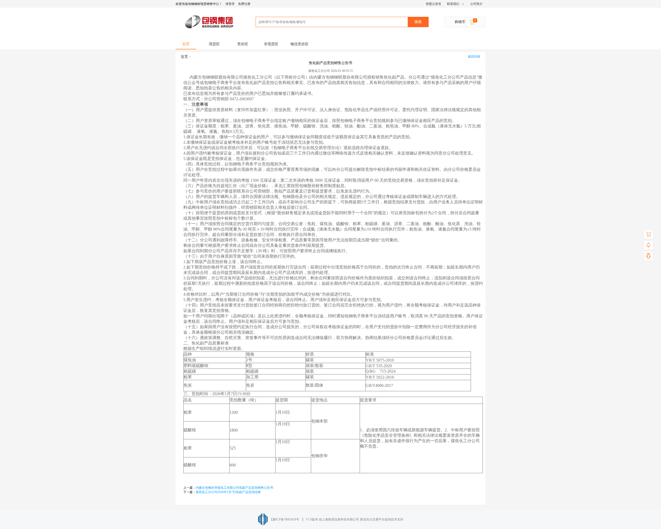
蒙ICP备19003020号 (286, 519)
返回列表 (474, 56)
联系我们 (453, 4)
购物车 (465, 21)
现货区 (214, 44)
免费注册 (244, 4)
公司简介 (476, 4)
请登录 (230, 4)
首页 (186, 44)
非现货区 (271, 44)
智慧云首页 (433, 4)
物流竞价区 (299, 44)
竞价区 (242, 44)
